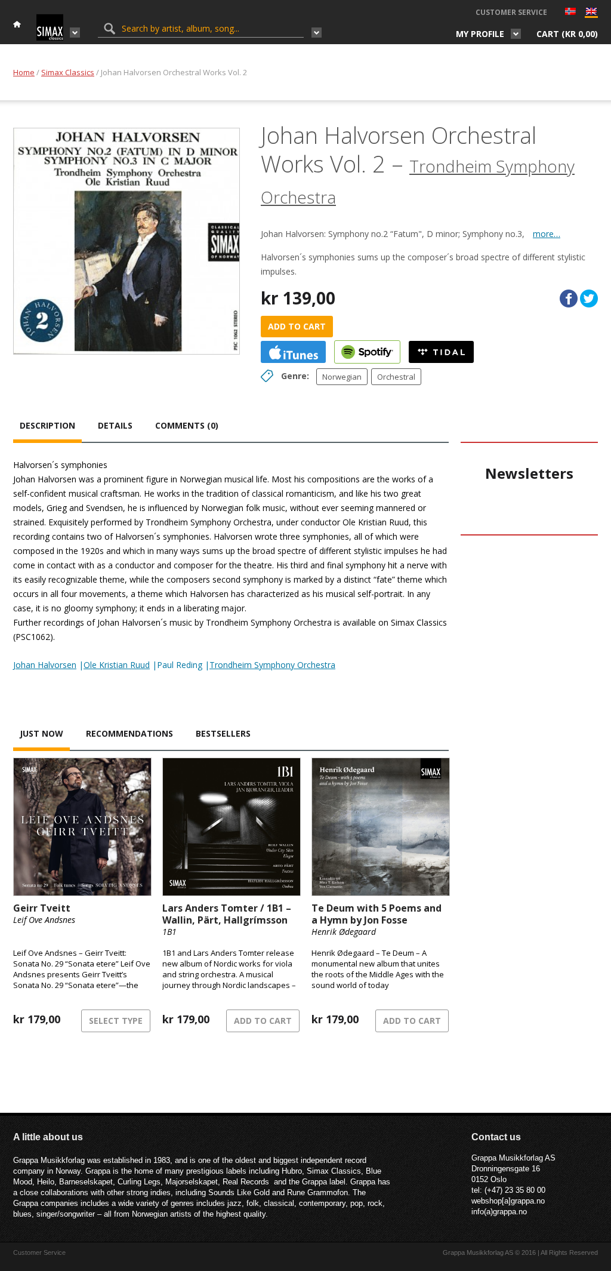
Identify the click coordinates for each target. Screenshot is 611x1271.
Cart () (567, 33)
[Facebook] (569, 298)
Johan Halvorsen (44, 664)
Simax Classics (67, 72)
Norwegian (342, 376)
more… (546, 233)
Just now (41, 733)
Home (24, 72)
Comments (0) (186, 425)
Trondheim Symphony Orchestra (272, 664)
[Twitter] (589, 298)
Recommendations (129, 733)
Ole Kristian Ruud (117, 664)
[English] (591, 14)
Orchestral (396, 376)
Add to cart (297, 326)
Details (115, 425)
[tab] (47, 427)
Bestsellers (223, 733)
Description (47, 425)
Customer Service (511, 12)
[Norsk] (570, 12)
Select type (116, 1020)
